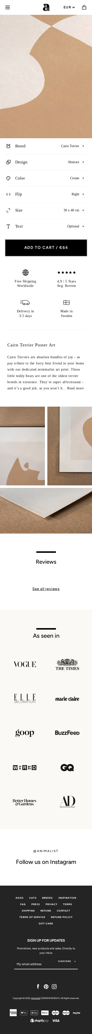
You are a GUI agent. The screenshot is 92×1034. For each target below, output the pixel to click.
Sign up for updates (46, 940)
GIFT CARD (46, 923)
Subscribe (64, 961)
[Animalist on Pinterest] (46, 986)
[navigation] (7, 7)
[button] (46, 146)
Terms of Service (32, 917)
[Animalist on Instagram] (54, 986)
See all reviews (46, 589)
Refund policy (62, 917)
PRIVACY (51, 904)
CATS (33, 897)
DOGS (20, 897)
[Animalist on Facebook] (38, 986)
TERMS (67, 904)
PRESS (35, 904)
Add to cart (46, 247)
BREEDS (47, 897)
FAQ (23, 904)
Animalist (35, 998)
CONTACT (63, 910)
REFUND (45, 910)
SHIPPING (28, 910)
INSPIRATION (67, 897)
